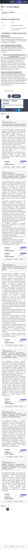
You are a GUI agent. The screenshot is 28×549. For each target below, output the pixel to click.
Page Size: (3, 113)
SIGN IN (25, 1)
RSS (23, 546)
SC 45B (23, 167)
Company (11, 546)
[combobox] (16, 104)
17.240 (18, 167)
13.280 (13, 167)
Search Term (9, 91)
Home (5, 546)
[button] (3, 110)
